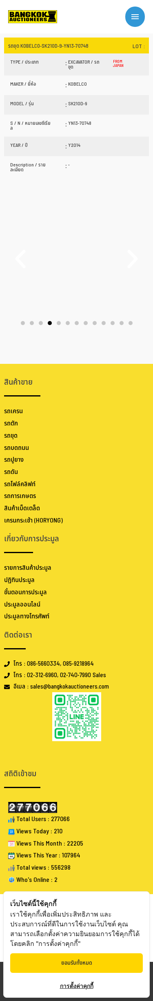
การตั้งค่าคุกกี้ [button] (76, 985)
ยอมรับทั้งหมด (76, 963)
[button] (20, 259)
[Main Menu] (135, 17)
